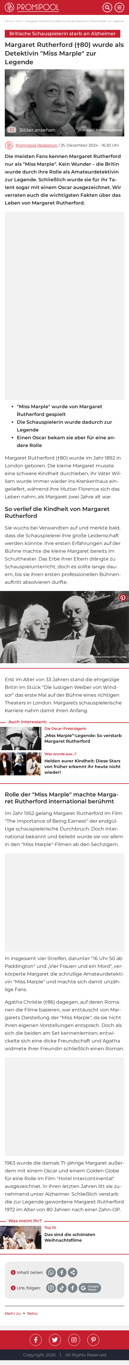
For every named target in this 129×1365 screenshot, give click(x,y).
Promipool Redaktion (37, 145)
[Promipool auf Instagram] (74, 1339)
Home (9, 21)
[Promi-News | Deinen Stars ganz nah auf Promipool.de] (54, 7)
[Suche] (107, 7)
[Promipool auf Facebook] (35, 1339)
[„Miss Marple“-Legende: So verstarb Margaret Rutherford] (20, 738)
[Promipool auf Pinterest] (93, 1339)
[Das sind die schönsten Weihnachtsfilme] (20, 1237)
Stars (19, 21)
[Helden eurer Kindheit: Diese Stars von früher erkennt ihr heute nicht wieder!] (20, 765)
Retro (32, 1313)
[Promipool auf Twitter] (54, 1339)
